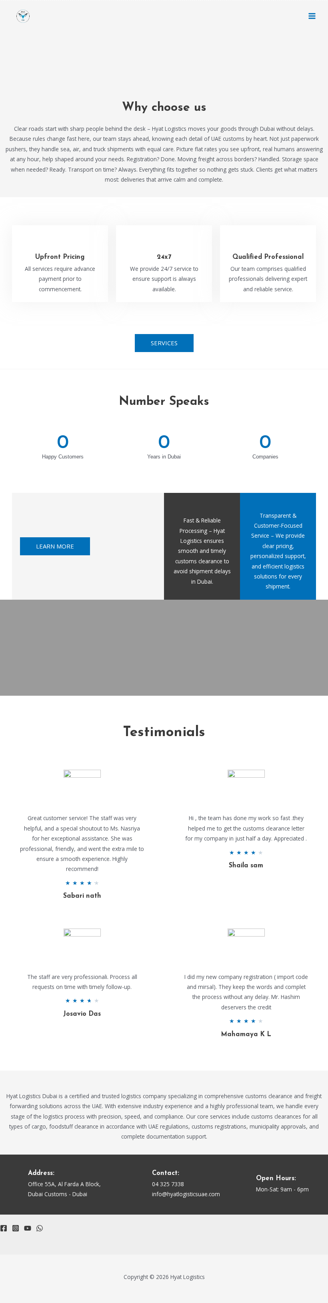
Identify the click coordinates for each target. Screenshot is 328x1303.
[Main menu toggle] (312, 16)
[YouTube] (27, 1228)
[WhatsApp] (39, 1228)
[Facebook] (3, 1228)
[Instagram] (15, 1228)
